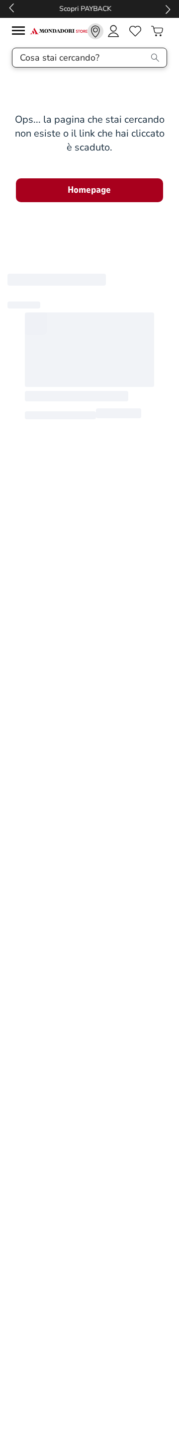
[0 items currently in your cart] (157, 31)
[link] (95, 31)
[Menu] (21, 32)
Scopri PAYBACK (90, 8)
